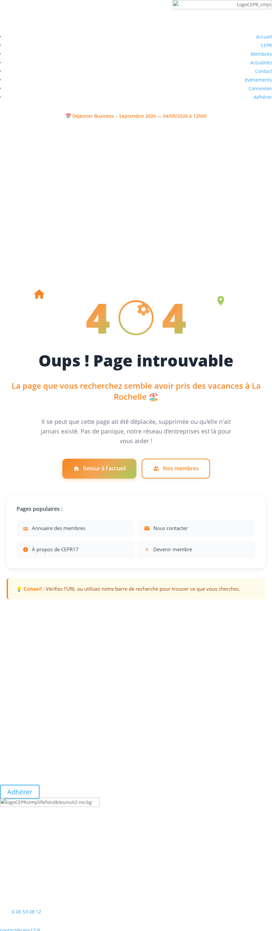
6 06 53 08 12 (26, 911)
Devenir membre (172, 549)
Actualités (261, 62)
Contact (263, 71)
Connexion (260, 88)
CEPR (266, 45)
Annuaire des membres (58, 528)
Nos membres (181, 468)
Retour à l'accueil (104, 468)
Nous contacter (170, 528)
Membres (261, 54)
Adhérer (263, 97)
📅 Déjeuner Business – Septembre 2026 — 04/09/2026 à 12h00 (136, 116)
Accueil (264, 36)
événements (258, 80)
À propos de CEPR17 (55, 549)
